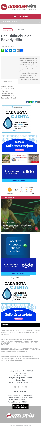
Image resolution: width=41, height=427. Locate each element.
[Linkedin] (15, 387)
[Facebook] (18, 387)
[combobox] (20, 21)
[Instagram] (22, 387)
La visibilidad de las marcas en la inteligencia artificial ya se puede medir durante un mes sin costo (20, 333)
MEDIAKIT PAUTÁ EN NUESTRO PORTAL (20, 406)
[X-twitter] (26, 387)
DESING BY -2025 (20, 425)
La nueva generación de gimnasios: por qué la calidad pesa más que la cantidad (17, 226)
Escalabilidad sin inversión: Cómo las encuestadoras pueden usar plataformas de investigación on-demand (20, 358)
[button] (14, 16)
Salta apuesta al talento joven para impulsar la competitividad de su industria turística (19, 342)
